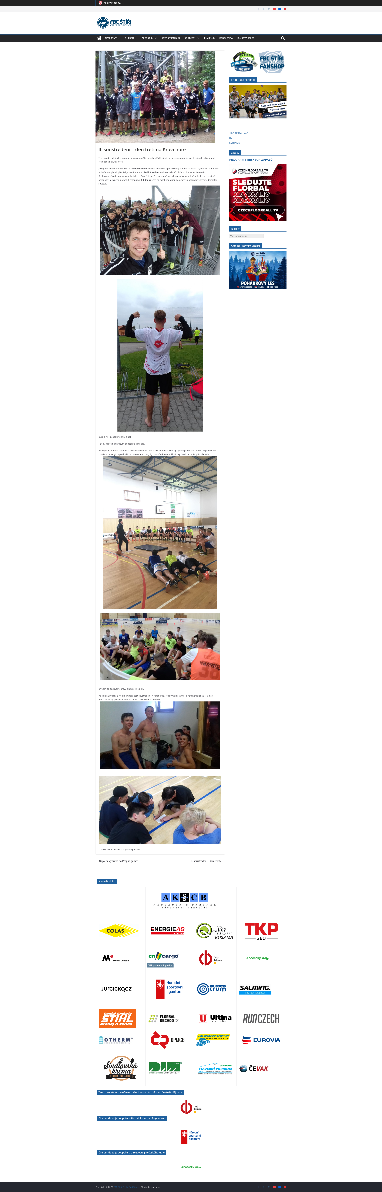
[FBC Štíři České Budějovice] (99, 38)
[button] (118, 38)
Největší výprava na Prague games (118, 861)
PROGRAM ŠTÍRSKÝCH (251, 160)
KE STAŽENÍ (190, 38)
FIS (230, 137)
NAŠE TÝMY (111, 38)
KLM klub (209, 38)
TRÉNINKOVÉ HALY (238, 132)
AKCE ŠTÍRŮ (147, 38)
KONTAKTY (234, 142)
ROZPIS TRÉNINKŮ (170, 38)
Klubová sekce (245, 38)
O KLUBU (129, 38)
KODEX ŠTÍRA (226, 38)
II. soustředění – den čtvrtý (206, 861)
